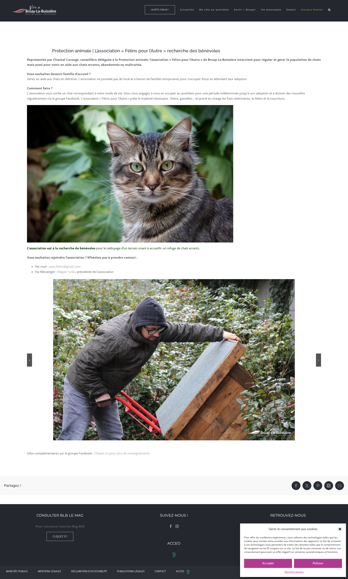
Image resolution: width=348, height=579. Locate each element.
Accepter (268, 563)
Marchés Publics (17, 571)
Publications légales (131, 571)
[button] (340, 529)
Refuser (318, 563)
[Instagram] (177, 526)
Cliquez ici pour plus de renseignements (122, 453)
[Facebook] (170, 526)
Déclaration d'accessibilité (89, 571)
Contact (160, 571)
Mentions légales (294, 572)
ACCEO (180, 571)
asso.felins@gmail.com (65, 266)
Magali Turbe (66, 272)
